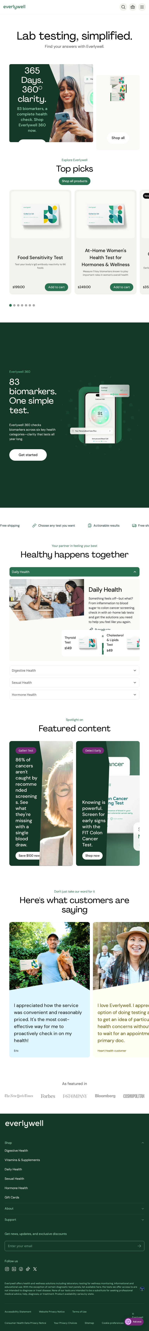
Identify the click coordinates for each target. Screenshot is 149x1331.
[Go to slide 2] (14, 305)
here (98, 1286)
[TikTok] (28, 1269)
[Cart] (133, 7)
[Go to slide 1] (10, 305)
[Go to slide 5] (26, 305)
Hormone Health (24, 695)
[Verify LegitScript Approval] (142, 1288)
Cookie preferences (113, 1323)
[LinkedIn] (14, 1269)
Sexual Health (22, 682)
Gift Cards (12, 1197)
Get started (28, 455)
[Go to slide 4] (22, 305)
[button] (139, 1246)
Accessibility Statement (18, 1311)
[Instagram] (7, 1269)
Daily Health (20, 572)
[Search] (123, 7)
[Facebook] (21, 1269)
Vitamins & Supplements (22, 1160)
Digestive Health (24, 670)
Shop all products (74, 181)
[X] (35, 1269)
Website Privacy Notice (52, 1311)
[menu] (142, 7)
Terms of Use (79, 1311)
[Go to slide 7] (34, 305)
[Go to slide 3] (18, 305)
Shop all (118, 137)
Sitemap (89, 1323)
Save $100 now (29, 856)
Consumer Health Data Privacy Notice (25, 1323)
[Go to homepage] (14, 7)
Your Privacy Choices (65, 1323)
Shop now (92, 856)
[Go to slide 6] (30, 305)
